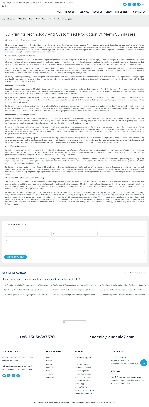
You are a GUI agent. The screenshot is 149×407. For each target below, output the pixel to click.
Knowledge (142, 273)
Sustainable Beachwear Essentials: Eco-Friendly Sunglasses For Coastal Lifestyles (124, 285)
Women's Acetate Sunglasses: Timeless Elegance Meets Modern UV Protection (75, 295)
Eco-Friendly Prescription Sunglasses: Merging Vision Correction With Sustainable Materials (26, 285)
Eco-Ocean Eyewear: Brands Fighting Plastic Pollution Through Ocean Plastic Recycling (26, 295)
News (125, 273)
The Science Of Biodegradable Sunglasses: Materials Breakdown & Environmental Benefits (75, 285)
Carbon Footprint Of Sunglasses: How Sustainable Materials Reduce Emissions (124, 295)
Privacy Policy (109, 402)
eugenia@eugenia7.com (112, 337)
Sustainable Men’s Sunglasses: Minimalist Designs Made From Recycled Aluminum (124, 290)
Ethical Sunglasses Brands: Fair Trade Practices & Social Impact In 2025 (41, 279)
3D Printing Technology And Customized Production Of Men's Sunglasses (45, 19)
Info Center (132, 273)
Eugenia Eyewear (8, 19)
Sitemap (99, 402)
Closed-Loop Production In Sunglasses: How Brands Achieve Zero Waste (26, 290)
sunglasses (9, 52)
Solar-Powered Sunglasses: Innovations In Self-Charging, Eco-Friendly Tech (75, 290)
